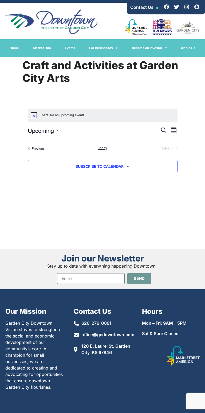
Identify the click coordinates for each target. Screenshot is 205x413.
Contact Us (141, 7)
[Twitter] (176, 7)
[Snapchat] (197, 7)
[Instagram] (187, 7)
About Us (188, 48)
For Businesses (101, 48)
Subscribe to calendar (100, 166)
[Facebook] (166, 7)
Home (14, 48)
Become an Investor (147, 48)
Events (70, 48)
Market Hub (42, 48)
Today (102, 148)
